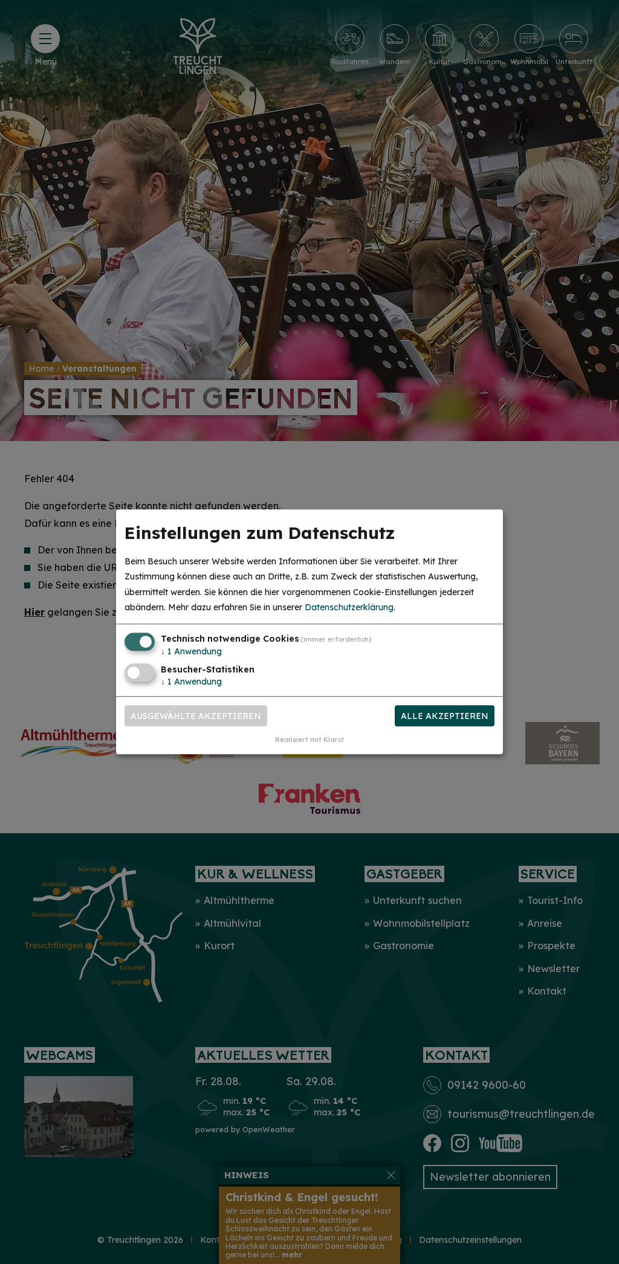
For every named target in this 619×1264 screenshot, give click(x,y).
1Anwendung (191, 651)
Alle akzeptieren (444, 716)
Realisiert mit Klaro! (309, 740)
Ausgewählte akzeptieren (196, 716)
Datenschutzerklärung (349, 607)
